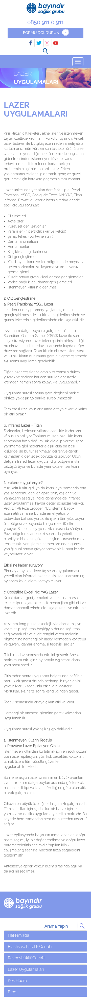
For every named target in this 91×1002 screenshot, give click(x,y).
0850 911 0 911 (45, 22)
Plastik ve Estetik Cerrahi (30, 946)
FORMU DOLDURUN (41, 32)
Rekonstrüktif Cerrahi (26, 958)
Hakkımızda (18, 935)
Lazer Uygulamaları (26, 969)
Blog (12, 992)
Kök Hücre (17, 980)
